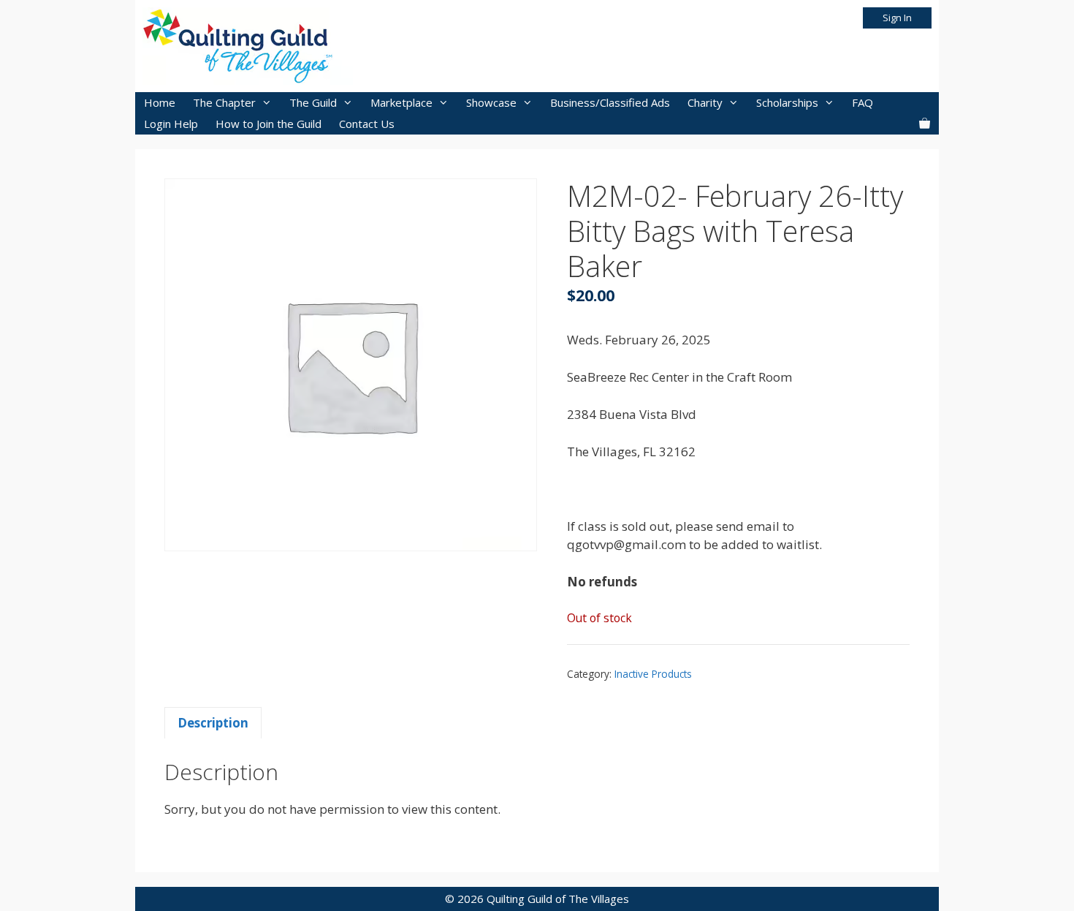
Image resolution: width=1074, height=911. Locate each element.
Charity (705, 102)
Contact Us (367, 123)
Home (159, 102)
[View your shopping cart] (924, 124)
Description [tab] (213, 722)
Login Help (171, 123)
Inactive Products (653, 674)
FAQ (862, 102)
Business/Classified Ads (610, 102)
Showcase (491, 102)
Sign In (897, 17)
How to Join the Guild (268, 123)
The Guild (313, 102)
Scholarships (787, 102)
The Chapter (224, 102)
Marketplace (401, 102)
